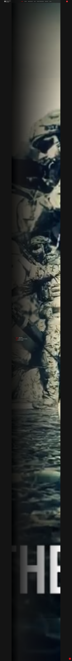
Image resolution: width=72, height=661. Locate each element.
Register (46, 1)
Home (22, 1)
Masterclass (30, 1)
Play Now (8, 342)
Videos (25, 1)
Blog (35, 1)
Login (50, 1)
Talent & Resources (40, 1)
